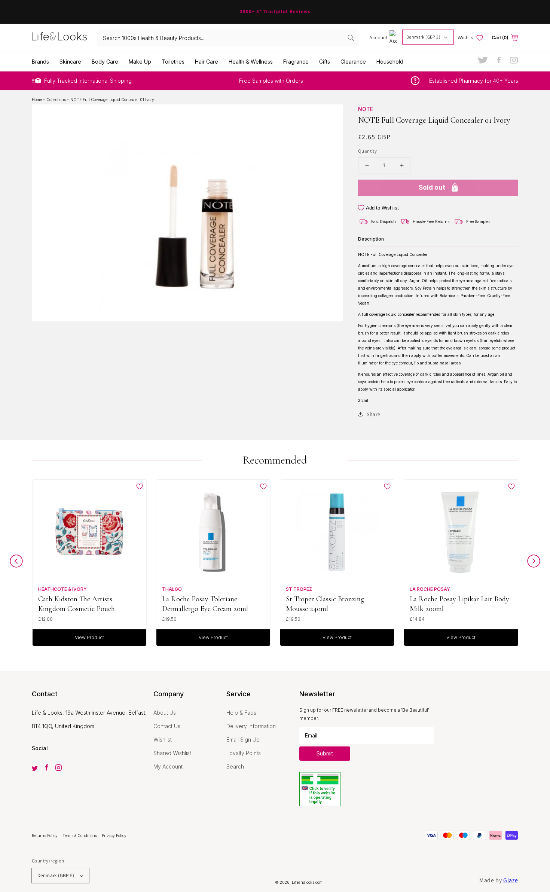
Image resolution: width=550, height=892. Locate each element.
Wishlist (162, 739)
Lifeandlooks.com (307, 882)
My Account (168, 766)
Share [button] (374, 414)
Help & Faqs (241, 712)
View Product (89, 637)
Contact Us (166, 726)
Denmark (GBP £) (423, 37)
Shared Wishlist (172, 753)
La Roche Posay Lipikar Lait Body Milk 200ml (459, 604)
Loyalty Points (243, 753)
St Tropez (299, 589)
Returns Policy (45, 835)
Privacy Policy (114, 835)
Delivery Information (251, 726)
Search (235, 766)
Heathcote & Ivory (62, 589)
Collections (56, 99)
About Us (164, 712)
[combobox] (228, 38)
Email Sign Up (243, 739)
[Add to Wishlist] (139, 486)
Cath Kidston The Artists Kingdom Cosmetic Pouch (76, 604)
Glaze (510, 880)
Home (37, 99)
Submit (325, 753)
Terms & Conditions (80, 835)
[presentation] (16, 563)
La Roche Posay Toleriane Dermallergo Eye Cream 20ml (205, 604)
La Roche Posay (430, 589)
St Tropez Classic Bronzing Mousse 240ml (325, 604)
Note (365, 109)
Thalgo (172, 589)
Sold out (432, 187)
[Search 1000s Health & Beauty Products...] (351, 38)
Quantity (367, 151)
